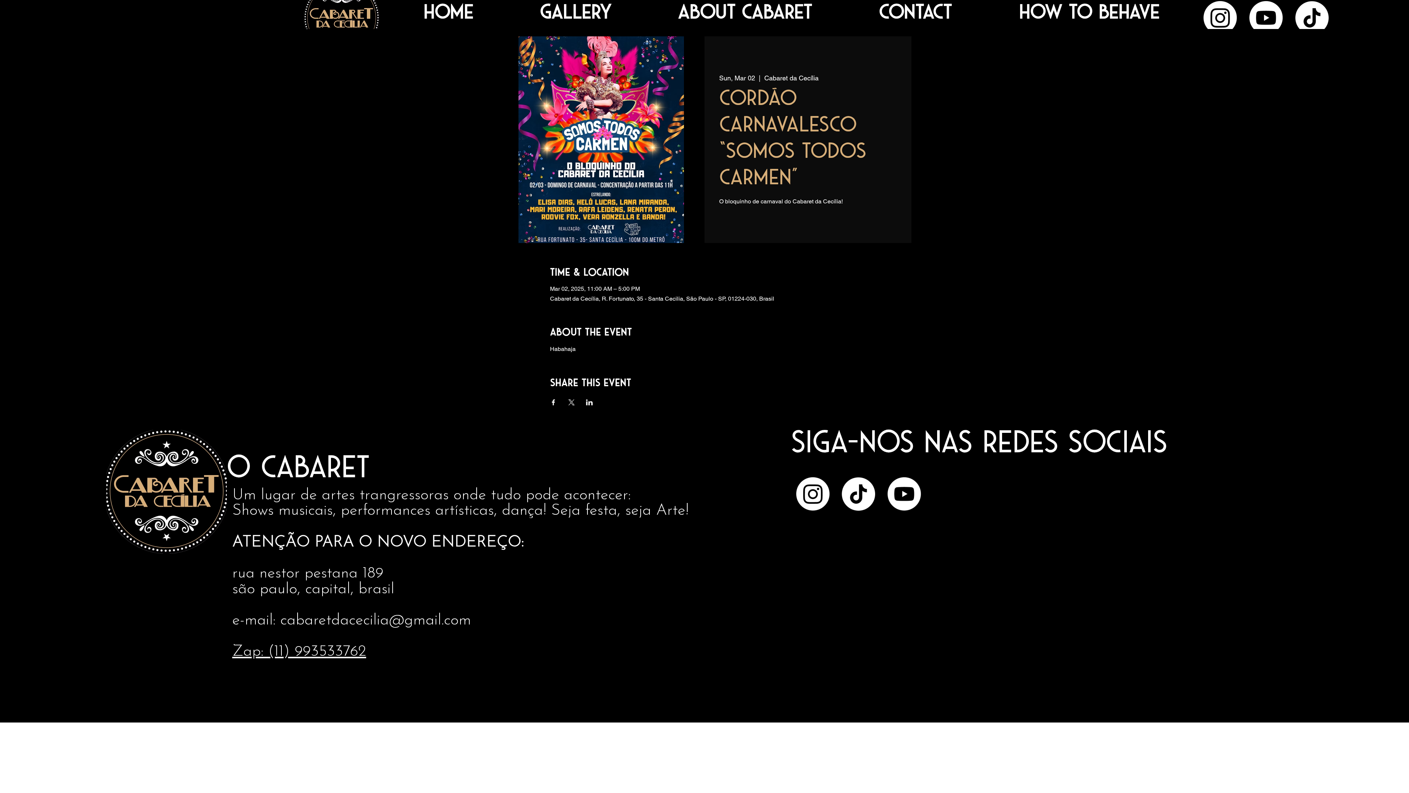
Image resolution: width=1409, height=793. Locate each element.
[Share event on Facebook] (553, 402)
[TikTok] (1312, 18)
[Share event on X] (571, 402)
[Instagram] (1220, 18)
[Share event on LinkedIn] (589, 402)
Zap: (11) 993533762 (299, 652)
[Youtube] (1266, 18)
